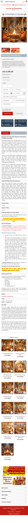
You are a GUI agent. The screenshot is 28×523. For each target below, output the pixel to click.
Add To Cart (8, 113)
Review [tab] (13, 133)
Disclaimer (18, 511)
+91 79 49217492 (7, 4)
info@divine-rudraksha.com (19, 4)
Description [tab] (5, 133)
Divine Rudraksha (10, 1)
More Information (5, 67)
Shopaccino (16, 513)
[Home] (14, 9)
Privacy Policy (11, 511)
